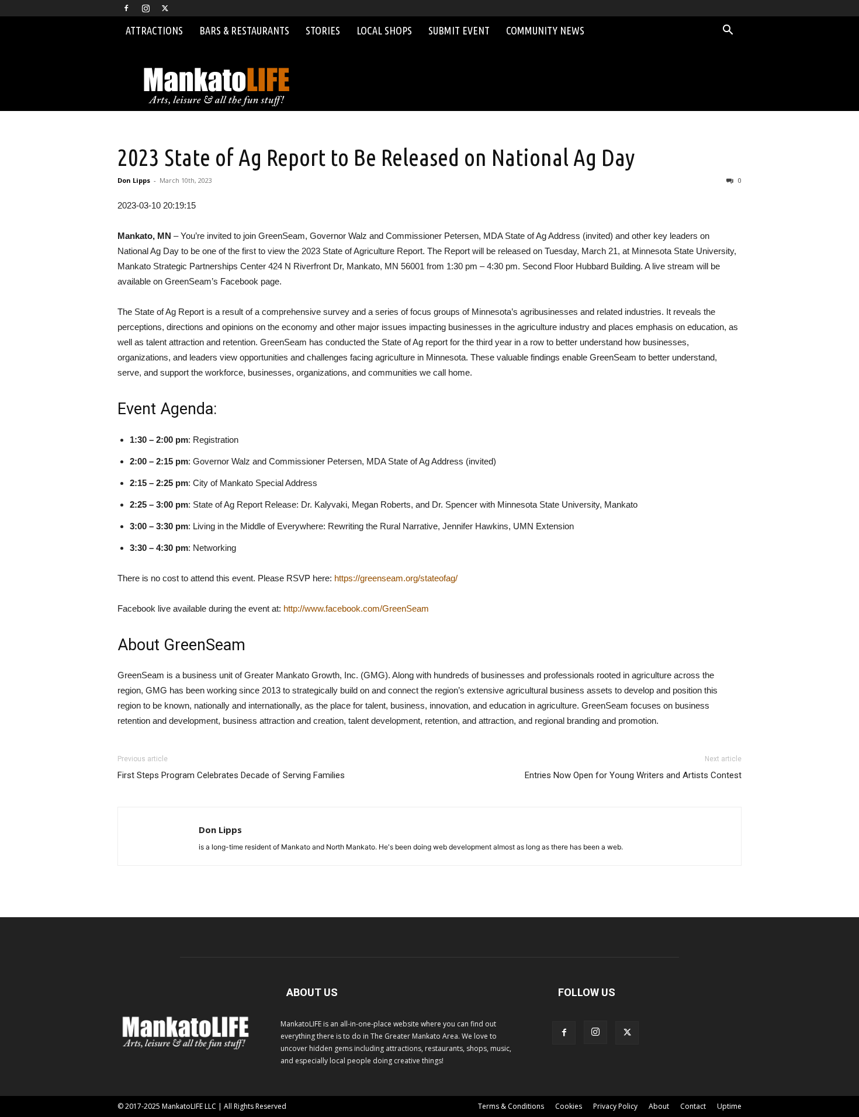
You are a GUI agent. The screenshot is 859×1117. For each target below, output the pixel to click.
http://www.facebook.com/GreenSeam (356, 608)
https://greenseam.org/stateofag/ (396, 578)
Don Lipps (133, 180)
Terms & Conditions (511, 1106)
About (659, 1106)
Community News (545, 30)
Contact (693, 1106)
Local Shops (384, 30)
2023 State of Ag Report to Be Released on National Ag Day (376, 157)
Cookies (568, 1106)
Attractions (154, 30)
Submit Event (459, 30)
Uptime (729, 1106)
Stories (323, 30)
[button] (727, 31)
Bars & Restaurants (244, 30)
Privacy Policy (615, 1106)
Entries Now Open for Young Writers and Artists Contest (633, 775)
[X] (165, 8)
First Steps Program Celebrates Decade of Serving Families (231, 775)
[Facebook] (126, 8)
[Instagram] (145, 8)
